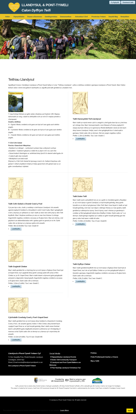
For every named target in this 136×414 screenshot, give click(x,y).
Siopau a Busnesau (34, 16)
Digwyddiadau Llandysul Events (63, 357)
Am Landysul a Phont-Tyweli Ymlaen (22, 366)
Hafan (7, 16)
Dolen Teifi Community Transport (64, 360)
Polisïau (94, 353)
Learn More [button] (64, 410)
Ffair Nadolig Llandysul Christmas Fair (66, 368)
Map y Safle (95, 361)
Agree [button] (130, 410)
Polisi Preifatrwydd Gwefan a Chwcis (104, 357)
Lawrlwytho (80, 138)
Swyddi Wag (113, 16)
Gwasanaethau (65, 16)
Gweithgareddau (51, 16)
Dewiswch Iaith (128, 2)
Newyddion (125, 16)
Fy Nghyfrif (115, 2)
